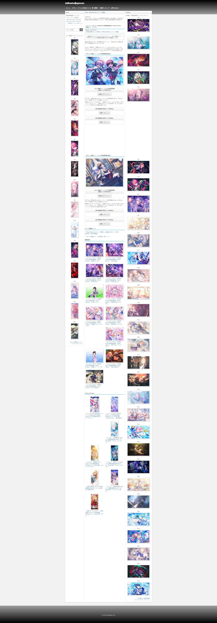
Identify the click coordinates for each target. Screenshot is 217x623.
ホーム (68, 8)
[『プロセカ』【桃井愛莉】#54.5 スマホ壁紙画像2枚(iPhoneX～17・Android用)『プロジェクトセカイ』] (74, 148)
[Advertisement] (104, 139)
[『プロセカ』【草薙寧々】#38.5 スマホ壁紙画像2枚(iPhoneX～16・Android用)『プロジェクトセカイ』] (74, 331)
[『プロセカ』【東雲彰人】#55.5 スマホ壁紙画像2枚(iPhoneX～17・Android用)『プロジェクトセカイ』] (74, 128)
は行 (67, 21)
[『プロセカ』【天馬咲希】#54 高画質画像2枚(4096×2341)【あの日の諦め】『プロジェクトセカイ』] (138, 223)
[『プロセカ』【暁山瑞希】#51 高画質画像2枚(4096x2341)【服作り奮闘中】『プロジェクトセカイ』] (138, 362)
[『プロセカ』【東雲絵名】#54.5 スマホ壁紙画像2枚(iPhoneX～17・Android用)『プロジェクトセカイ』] (74, 88)
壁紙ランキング (104, 8)
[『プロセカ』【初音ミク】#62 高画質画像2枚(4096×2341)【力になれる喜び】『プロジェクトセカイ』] (138, 519)
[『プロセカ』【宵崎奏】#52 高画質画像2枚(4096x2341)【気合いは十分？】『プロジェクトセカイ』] (138, 258)
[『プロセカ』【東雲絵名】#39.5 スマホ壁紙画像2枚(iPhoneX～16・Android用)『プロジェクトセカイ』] (74, 209)
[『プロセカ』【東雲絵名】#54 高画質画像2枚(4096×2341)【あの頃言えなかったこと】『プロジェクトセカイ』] (138, 25)
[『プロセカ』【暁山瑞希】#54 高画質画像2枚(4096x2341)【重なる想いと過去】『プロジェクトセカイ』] (138, 292)
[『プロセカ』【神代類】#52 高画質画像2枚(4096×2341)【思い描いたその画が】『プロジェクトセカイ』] (138, 571)
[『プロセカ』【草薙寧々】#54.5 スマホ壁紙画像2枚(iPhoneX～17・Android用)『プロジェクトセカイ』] (74, 47)
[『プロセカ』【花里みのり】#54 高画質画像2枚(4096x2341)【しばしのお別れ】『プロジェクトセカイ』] (138, 345)
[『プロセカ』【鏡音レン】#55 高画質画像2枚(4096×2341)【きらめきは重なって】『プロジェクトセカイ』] (138, 449)
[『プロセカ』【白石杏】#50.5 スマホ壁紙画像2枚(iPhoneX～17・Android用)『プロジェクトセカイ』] (74, 270)
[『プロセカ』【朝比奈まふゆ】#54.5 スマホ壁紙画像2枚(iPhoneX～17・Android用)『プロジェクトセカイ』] (74, 291)
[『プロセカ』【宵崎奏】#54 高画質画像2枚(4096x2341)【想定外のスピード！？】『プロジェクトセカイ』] (138, 397)
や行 (73, 21)
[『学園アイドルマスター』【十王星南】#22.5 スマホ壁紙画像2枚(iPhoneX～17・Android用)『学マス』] (74, 311)
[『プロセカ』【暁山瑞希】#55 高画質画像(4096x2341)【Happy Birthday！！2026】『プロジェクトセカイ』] (138, 95)
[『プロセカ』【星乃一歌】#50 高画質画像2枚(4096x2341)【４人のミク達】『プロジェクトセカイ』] (138, 588)
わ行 (80, 21)
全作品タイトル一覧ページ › (75, 23)
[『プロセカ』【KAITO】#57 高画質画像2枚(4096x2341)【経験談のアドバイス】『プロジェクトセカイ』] (138, 327)
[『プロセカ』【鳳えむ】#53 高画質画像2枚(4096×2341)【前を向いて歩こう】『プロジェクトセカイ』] (138, 432)
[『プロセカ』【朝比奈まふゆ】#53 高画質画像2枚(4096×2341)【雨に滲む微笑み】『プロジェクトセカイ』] (138, 467)
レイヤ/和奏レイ (97, 31)
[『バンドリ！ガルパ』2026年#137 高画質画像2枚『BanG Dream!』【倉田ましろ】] (138, 203)
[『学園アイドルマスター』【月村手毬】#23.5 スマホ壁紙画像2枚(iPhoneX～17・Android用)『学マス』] (74, 108)
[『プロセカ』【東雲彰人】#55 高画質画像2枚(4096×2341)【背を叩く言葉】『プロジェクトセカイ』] (138, 60)
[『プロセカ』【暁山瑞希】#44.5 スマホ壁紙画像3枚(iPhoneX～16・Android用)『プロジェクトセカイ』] (74, 169)
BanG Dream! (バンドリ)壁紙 (111, 31)
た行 (77, 19)
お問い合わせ (114, 8)
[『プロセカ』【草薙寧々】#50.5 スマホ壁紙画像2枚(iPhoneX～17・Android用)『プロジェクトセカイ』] (74, 250)
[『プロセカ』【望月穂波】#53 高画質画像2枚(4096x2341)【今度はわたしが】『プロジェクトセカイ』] (138, 536)
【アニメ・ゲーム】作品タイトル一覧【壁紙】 (85, 8)
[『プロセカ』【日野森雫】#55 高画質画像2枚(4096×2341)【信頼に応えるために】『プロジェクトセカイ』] (138, 240)
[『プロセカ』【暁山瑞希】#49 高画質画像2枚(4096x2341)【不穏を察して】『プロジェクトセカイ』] (138, 310)
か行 (70, 19)
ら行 (77, 21)
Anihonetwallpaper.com (74, 3)
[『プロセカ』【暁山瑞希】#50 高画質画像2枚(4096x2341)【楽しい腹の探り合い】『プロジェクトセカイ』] (138, 414)
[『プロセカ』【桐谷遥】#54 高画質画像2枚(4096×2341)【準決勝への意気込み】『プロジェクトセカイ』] (138, 554)
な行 (80, 19)
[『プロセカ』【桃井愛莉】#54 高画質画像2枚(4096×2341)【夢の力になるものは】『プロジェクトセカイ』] (138, 184)
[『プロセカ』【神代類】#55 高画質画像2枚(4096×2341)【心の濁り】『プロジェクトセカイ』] (138, 484)
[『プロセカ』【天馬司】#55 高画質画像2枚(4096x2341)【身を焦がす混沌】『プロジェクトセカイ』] (138, 380)
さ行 (73, 19)
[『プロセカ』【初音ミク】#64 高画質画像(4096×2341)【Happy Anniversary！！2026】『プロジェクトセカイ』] (138, 42)
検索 (81, 29)
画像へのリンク (104, 113)
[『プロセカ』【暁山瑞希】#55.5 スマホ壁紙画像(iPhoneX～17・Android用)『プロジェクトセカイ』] (74, 189)
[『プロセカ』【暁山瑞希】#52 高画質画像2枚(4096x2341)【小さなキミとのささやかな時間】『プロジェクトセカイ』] (138, 275)
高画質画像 (89, 31)
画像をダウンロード (104, 94)
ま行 (70, 21)
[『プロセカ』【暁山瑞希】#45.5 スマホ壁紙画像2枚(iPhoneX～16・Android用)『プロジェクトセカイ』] (74, 230)
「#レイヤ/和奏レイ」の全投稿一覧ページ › (97, 236)
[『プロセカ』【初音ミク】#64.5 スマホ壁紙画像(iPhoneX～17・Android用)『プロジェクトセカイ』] (74, 67)
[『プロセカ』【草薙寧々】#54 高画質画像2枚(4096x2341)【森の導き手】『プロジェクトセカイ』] (138, 77)
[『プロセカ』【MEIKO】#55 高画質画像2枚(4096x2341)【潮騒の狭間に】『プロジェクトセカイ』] (138, 167)
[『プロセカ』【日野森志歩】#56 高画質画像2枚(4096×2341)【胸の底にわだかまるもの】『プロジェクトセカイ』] (138, 501)
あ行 (67, 19)
